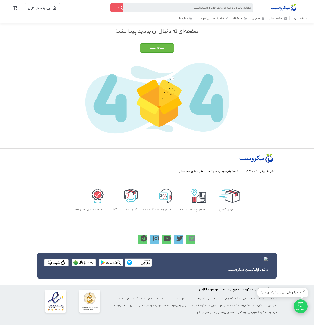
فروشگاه (238, 18)
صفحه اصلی (276, 18)
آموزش (256, 18)
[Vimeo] (190, 239)
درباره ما (184, 18)
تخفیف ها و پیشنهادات (211, 18)
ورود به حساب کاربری (39, 8)
